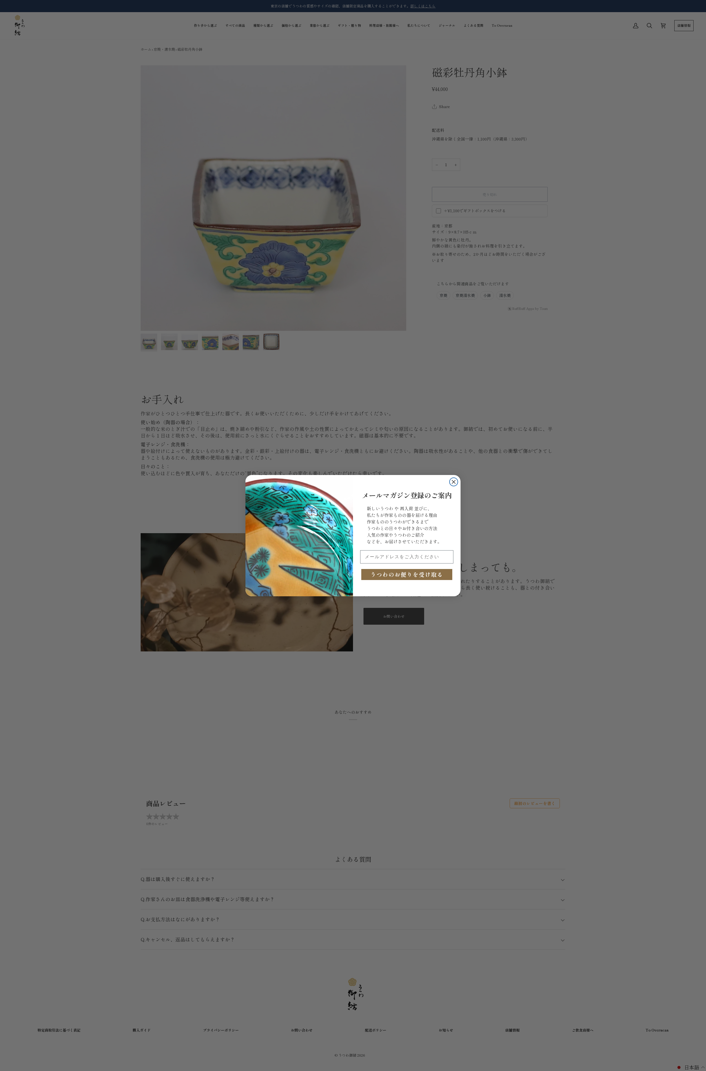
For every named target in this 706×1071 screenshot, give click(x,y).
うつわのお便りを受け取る (406, 574)
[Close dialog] (454, 482)
